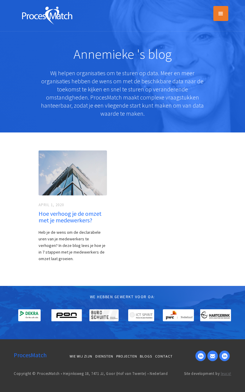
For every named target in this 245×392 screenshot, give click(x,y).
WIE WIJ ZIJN (81, 356)
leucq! (226, 373)
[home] (47, 15)
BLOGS (146, 356)
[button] (220, 13)
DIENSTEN (104, 356)
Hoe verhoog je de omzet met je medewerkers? (70, 217)
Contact (164, 356)
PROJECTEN (126, 356)
